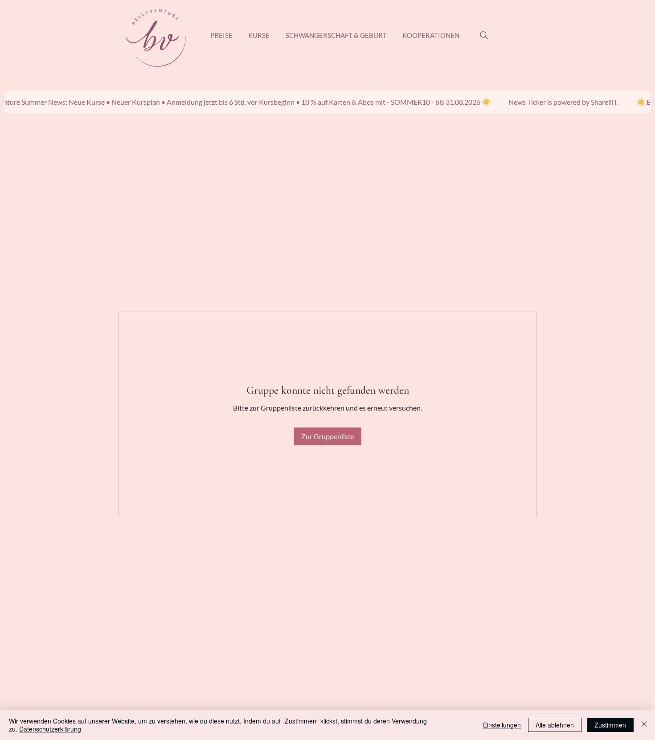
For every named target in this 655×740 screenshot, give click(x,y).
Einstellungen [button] (502, 724)
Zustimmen (610, 724)
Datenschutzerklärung (50, 728)
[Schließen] (644, 725)
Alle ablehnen (555, 724)
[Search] (484, 35)
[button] (259, 35)
